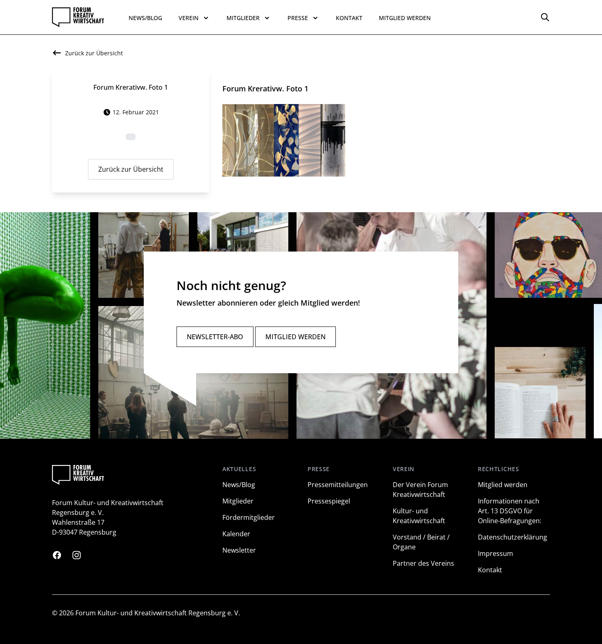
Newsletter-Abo (215, 336)
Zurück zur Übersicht (130, 169)
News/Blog (145, 18)
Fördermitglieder (248, 517)
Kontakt (349, 18)
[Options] (545, 17)
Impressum (495, 553)
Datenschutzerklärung (512, 537)
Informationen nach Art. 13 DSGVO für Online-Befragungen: (509, 511)
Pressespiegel (329, 501)
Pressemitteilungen (338, 484)
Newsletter (239, 550)
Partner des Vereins (423, 563)
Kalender (236, 533)
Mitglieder (237, 501)
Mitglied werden (405, 18)
